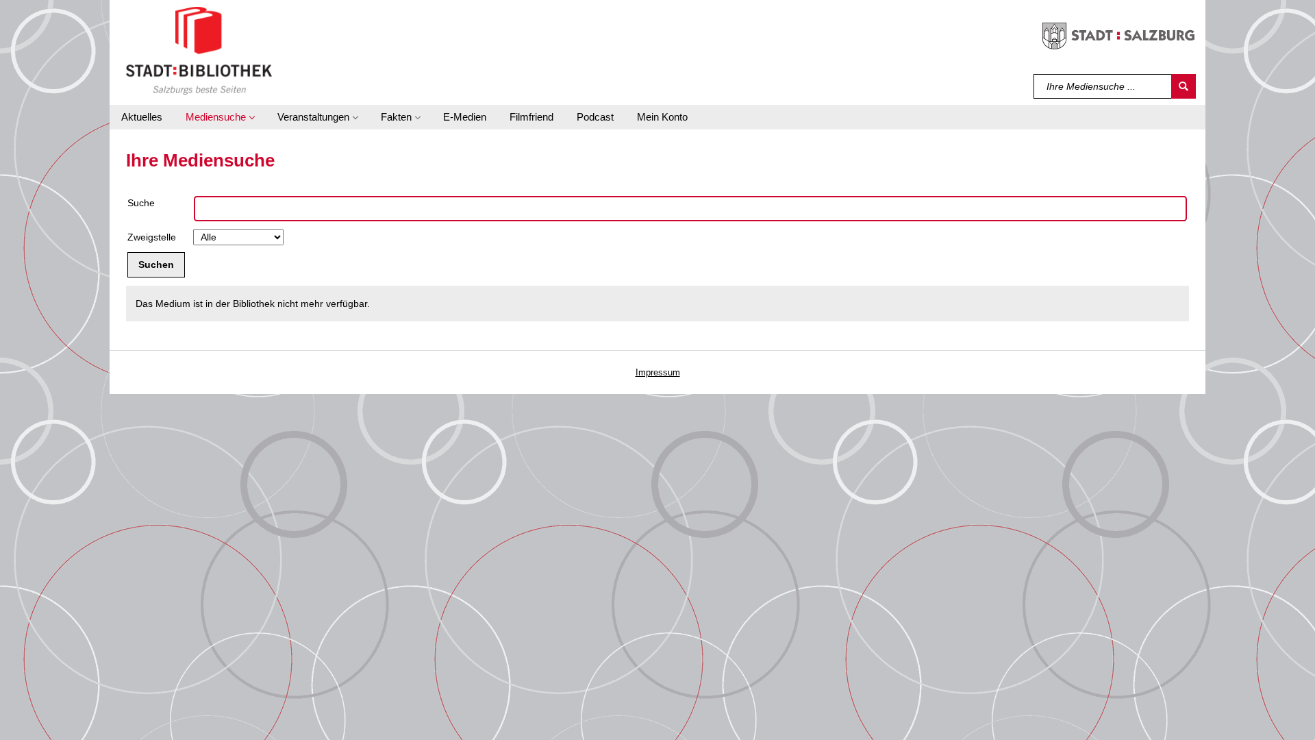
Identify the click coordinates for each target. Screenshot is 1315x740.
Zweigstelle (151, 237)
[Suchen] (1183, 86)
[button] (220, 117)
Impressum (658, 372)
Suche (141, 202)
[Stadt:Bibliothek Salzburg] (199, 50)
